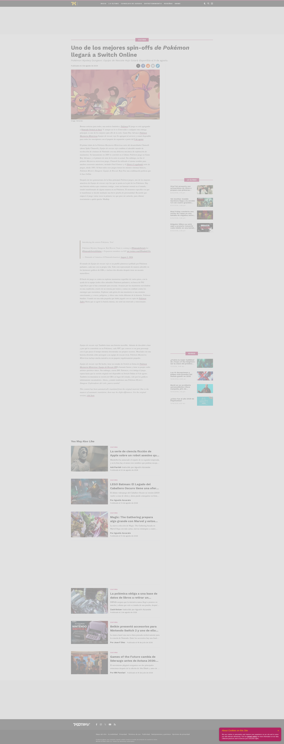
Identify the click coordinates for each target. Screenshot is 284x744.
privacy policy (252, 736)
